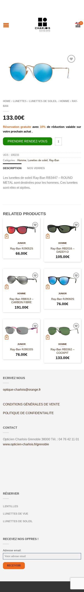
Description (12, 168)
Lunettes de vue (15, 513)
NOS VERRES (36, 168)
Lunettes (20, 101)
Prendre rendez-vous (27, 141)
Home (7, 101)
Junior (21, 243)
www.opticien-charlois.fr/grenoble (26, 444)
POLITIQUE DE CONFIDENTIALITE (28, 413)
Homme (64, 101)
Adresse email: (12, 550)
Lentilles (10, 506)
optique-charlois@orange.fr (22, 389)
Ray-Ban (54, 160)
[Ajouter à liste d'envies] (71, 59)
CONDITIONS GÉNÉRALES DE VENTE (31, 404)
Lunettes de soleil (43, 101)
